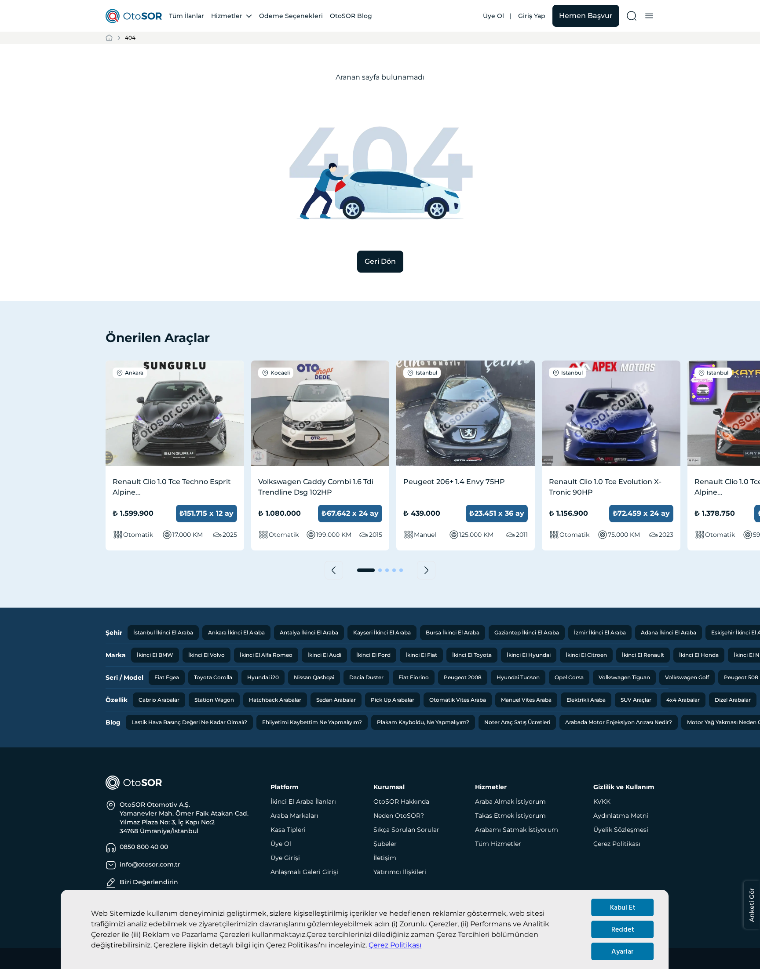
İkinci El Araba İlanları (303, 801)
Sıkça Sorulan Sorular (406, 830)
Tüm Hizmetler (498, 844)
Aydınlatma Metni (620, 816)
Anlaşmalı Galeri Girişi (304, 872)
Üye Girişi (285, 858)
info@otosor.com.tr (150, 864)
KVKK (601, 801)
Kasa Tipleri (288, 830)
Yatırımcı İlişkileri (399, 872)
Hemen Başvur (586, 15)
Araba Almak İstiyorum (510, 801)
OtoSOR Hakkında (401, 801)
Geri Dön (380, 261)
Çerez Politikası (395, 945)
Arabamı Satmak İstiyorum (516, 830)
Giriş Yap (531, 16)
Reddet (622, 929)
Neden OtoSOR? (398, 816)
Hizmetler (226, 16)
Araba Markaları (294, 816)
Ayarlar (622, 951)
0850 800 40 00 (144, 847)
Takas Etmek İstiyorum (510, 816)
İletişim (384, 858)
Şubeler (385, 844)
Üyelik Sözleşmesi (620, 830)
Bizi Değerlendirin (149, 882)
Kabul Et (623, 907)
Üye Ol (493, 16)
